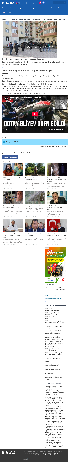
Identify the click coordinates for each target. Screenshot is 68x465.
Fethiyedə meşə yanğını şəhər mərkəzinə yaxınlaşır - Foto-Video (55, 322)
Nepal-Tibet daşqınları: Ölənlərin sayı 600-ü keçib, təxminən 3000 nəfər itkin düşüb (54, 337)
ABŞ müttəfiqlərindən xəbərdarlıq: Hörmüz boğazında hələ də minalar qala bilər (54, 332)
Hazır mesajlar (60, 289)
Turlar (46, 295)
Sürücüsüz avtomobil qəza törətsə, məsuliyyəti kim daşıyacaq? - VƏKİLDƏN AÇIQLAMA (55, 392)
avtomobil (42, 86)
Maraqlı (19, 8)
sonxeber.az (45, 454)
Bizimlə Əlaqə (54, 454)
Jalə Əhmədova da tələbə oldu (54, 427)
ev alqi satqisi (52, 295)
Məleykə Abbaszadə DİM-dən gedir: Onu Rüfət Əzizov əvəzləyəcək (53, 387)
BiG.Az (4, 137)
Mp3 (3, 12)
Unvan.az (48, 289)
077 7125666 (25, 153)
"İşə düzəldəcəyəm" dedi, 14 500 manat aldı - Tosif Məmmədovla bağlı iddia (54, 403)
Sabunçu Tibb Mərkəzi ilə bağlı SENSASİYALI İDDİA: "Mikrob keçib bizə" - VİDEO (55, 418)
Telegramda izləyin (12, 142)
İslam (60, 8)
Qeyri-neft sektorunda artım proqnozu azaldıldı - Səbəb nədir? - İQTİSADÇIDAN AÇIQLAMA (55, 439)
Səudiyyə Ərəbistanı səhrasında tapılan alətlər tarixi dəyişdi (54, 360)
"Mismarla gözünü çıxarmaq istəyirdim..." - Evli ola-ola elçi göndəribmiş (53, 423)
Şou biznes (26, 8)
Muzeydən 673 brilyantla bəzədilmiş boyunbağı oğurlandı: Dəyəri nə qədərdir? (54, 354)
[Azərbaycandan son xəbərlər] (53, 298)
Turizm (41, 8)
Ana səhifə (5, 8)
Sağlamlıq (34, 8)
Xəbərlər (12, 8)
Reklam (9, 12)
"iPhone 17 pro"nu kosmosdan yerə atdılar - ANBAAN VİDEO (55, 377)
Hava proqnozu (49, 292)
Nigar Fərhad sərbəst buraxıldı (54, 426)
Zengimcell (59, 287)
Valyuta (22, 3)
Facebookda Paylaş (10, 157)
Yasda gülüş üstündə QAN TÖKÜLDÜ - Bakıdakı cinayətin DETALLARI (53, 434)
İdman (47, 8)
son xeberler (57, 453)
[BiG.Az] (10, 3)
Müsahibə (53, 8)
